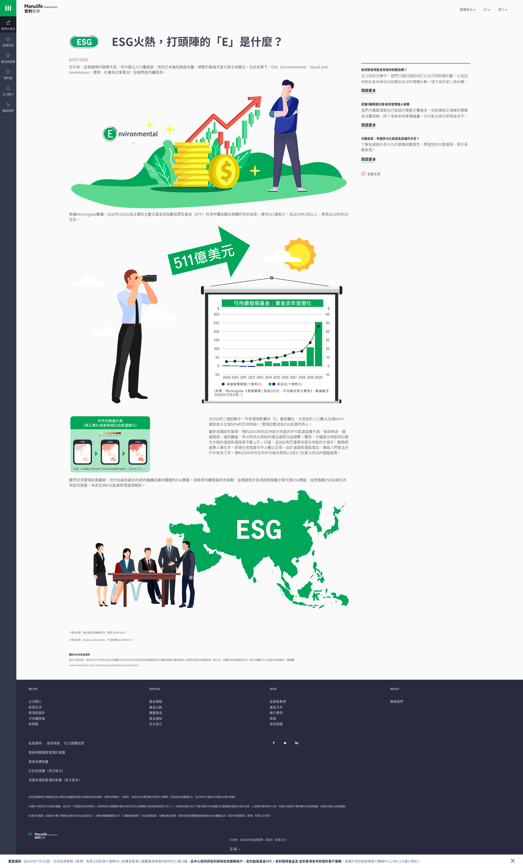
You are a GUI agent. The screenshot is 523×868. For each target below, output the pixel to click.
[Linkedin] (297, 745)
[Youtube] (286, 745)
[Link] (8, 8)
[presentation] (8, 24)
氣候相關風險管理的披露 (47, 752)
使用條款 (53, 743)
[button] (467, 9)
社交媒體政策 (74, 743)
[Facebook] (275, 745)
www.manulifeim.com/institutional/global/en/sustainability (103, 665)
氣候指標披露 (39, 761)
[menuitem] (8, 25)
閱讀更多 (368, 90)
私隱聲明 (35, 743)
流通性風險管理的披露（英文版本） (55, 780)
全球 (233, 849)
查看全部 (373, 174)
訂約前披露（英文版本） (47, 770)
